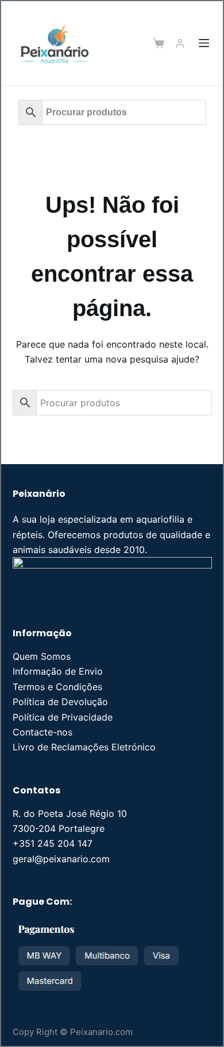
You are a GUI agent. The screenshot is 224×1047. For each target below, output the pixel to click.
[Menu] (204, 43)
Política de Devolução (60, 701)
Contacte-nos (42, 732)
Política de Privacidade (63, 717)
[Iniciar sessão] (180, 43)
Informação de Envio (58, 671)
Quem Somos (42, 656)
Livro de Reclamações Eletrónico (84, 747)
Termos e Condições (57, 686)
